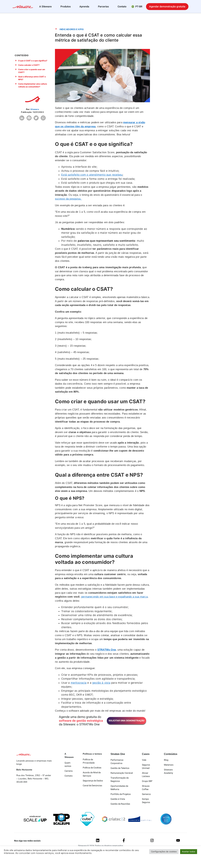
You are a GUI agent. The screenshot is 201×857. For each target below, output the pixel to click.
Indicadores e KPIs (72, 29)
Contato (122, 6)
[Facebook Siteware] (124, 840)
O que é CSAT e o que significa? (32, 60)
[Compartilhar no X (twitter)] (36, 117)
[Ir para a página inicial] (23, 7)
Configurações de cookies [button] (164, 851)
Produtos (65, 6)
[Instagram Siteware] (152, 840)
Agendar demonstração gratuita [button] (167, 6)
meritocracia (79, 682)
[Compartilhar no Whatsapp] (43, 117)
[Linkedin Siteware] (98, 840)
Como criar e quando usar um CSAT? (31, 70)
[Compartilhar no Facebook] (29, 117)
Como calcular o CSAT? (29, 65)
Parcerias (103, 6)
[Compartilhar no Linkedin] (21, 117)
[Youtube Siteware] (178, 840)
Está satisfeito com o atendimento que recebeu (91, 174)
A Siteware (45, 6)
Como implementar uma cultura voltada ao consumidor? (32, 85)
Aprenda (84, 6)
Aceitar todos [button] (188, 851)
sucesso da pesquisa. (68, 198)
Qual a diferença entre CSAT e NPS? (32, 78)
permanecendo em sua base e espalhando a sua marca (114, 596)
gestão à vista (101, 682)
